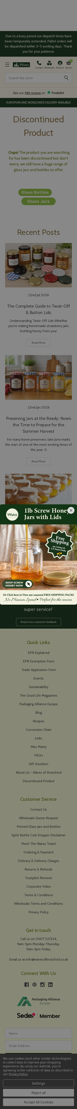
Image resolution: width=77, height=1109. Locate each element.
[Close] (71, 510)
